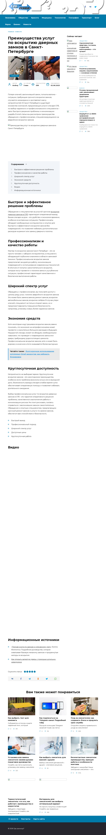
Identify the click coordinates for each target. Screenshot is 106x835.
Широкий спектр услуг (24, 176)
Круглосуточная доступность (26, 183)
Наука (8, 24)
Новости (27, 24)
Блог (97, 18)
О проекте (13, 819)
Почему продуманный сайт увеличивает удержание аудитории (88, 93)
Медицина (47, 18)
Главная (11, 31)
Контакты (25, 819)
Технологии (60, 18)
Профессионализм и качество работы (30, 173)
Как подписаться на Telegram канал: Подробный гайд (52, 720)
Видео (17, 187)
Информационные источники (27, 190)
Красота (35, 18)
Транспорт (87, 18)
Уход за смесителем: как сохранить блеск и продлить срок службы (84, 720)
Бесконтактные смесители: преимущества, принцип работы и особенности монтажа (84, 760)
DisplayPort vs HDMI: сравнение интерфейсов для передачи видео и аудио (87, 118)
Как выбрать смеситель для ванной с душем (52, 758)
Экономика (10, 18)
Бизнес (17, 24)
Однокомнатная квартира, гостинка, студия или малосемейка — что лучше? (87, 47)
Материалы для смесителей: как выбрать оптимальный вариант (51, 801)
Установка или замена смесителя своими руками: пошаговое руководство (20, 759)
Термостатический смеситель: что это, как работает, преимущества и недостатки (20, 802)
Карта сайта (39, 819)
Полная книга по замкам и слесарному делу (31, 647)
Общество (23, 18)
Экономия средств (22, 180)
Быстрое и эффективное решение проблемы (34, 170)
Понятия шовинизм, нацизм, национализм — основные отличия (88, 71)
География (74, 18)
